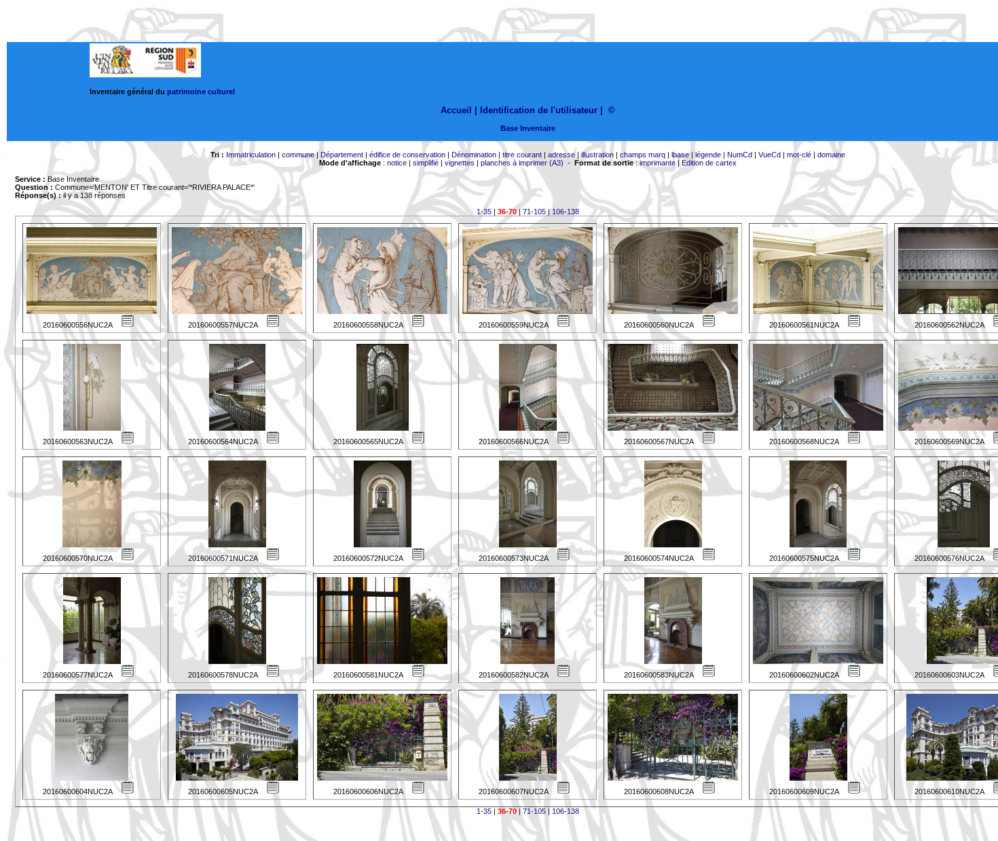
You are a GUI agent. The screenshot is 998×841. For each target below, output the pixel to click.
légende (708, 155)
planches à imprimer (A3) (522, 163)
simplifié (426, 163)
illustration (597, 155)
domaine (831, 155)
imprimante (658, 163)
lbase (680, 155)
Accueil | (459, 110)
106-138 (565, 212)
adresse (561, 155)
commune (298, 155)
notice (397, 163)
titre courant (522, 155)
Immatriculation (251, 155)
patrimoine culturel (201, 91)
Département (341, 155)
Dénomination (473, 155)
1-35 (484, 212)
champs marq (642, 155)
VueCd (769, 155)
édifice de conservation (407, 155)
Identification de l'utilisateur (538, 110)
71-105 (534, 212)
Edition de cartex (709, 163)
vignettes (460, 163)
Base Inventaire (527, 128)
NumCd (739, 155)
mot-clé (799, 155)
